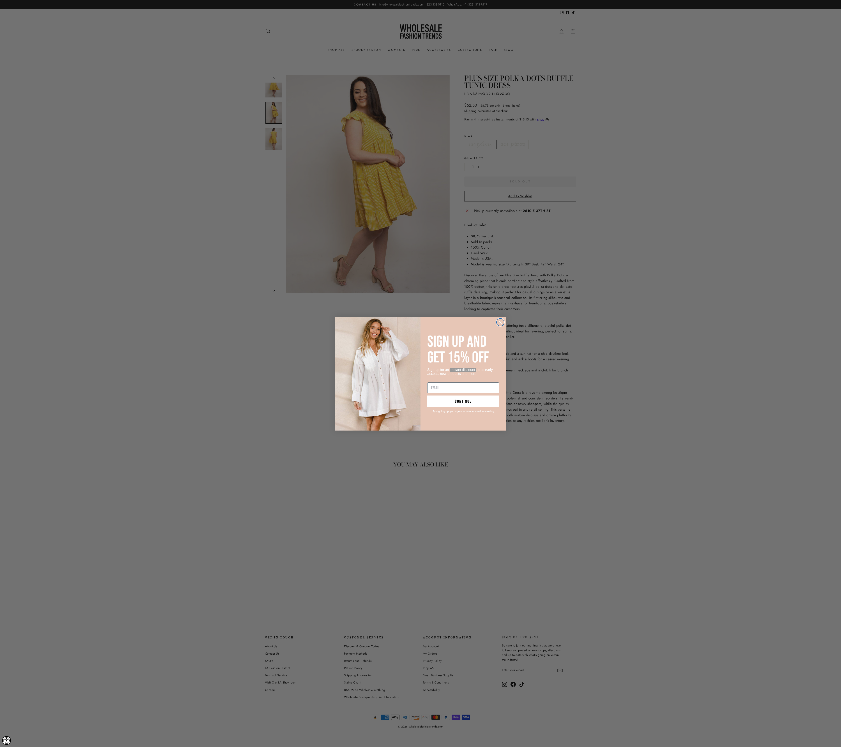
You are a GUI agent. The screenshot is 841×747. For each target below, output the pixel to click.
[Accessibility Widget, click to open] (6, 740)
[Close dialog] (500, 322)
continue (463, 401)
